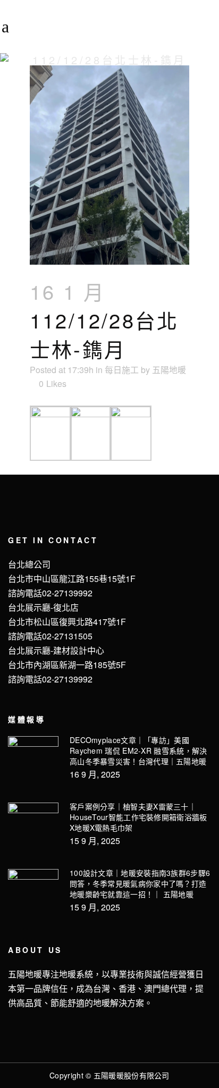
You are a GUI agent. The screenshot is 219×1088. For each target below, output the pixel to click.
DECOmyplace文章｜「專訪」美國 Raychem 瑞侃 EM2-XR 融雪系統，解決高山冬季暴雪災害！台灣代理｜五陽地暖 (138, 750)
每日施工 (122, 370)
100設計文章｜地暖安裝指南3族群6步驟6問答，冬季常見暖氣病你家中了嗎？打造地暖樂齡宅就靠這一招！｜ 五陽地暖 (140, 883)
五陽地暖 (169, 370)
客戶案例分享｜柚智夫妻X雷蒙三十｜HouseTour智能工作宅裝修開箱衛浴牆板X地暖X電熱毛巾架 (138, 817)
